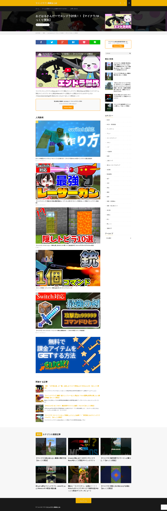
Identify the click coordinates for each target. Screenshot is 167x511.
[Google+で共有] (62, 42)
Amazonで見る (68, 107)
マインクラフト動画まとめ (53, 507)
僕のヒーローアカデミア (113, 165)
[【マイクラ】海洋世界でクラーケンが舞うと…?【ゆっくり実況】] (109, 107)
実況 (46, 24)
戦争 (108, 196)
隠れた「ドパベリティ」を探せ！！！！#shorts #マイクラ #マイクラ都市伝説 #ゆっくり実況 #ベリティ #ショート (83, 488)
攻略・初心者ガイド (112, 205)
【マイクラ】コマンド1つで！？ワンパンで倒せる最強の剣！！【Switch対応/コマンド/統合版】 (60, 330)
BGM (108, 120)
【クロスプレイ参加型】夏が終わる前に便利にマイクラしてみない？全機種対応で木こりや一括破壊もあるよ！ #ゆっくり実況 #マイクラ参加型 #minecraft (122, 66)
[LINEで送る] (95, 42)
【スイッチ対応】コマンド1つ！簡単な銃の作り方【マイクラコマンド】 (54, 288)
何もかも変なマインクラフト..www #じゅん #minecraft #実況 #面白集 (51, 487)
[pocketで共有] (84, 42)
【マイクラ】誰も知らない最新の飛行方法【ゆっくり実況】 (51, 459)
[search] (130, 53)
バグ (108, 147)
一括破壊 (109, 151)
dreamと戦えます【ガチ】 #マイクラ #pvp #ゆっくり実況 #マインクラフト (122, 96)
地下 (108, 178)
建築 (108, 192)
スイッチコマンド (41, 160)
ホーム (37, 8)
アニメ (108, 133)
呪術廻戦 (109, 174)
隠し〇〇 (39, 247)
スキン (108, 142)
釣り (108, 219)
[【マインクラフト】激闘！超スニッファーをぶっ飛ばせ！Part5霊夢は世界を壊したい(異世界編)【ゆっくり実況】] (39, 398)
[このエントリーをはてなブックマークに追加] (73, 42)
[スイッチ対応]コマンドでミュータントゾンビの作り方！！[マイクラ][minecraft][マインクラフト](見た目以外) (64, 158)
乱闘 (108, 156)
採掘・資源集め (111, 201)
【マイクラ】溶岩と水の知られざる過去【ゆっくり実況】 (115, 487)
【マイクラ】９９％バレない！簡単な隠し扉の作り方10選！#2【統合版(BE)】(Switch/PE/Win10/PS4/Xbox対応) (65, 245)
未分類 (108, 210)
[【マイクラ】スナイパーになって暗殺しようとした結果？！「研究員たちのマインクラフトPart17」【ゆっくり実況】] (39, 418)
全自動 (108, 169)
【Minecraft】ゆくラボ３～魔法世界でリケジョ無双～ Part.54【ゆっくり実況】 (69, 405)
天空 (108, 183)
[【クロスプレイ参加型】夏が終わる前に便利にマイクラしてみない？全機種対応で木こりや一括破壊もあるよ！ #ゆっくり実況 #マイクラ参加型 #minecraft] (109, 66)
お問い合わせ (74, 8)
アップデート (110, 129)
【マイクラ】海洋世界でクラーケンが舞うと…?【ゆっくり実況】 (116, 459)
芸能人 (108, 214)
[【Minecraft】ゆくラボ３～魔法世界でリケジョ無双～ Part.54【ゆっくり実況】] (39, 408)
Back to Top (83, 501)
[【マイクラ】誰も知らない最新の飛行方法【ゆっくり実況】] (109, 76)
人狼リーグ (110, 160)
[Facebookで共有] (41, 42)
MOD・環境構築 (111, 124)
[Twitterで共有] (51, 42)
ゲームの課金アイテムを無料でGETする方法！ (55, 8)
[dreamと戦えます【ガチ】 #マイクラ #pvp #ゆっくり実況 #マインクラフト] (109, 98)
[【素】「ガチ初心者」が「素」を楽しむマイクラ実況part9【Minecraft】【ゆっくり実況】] (39, 389)
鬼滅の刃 (109, 228)
